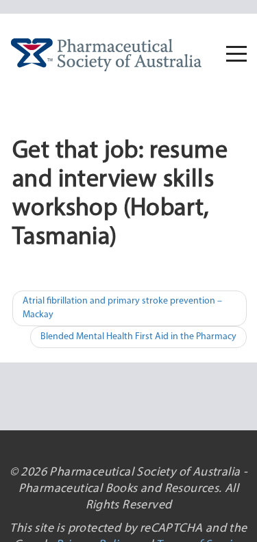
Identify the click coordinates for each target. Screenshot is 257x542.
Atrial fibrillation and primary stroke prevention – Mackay (122, 308)
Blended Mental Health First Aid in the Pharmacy (138, 337)
